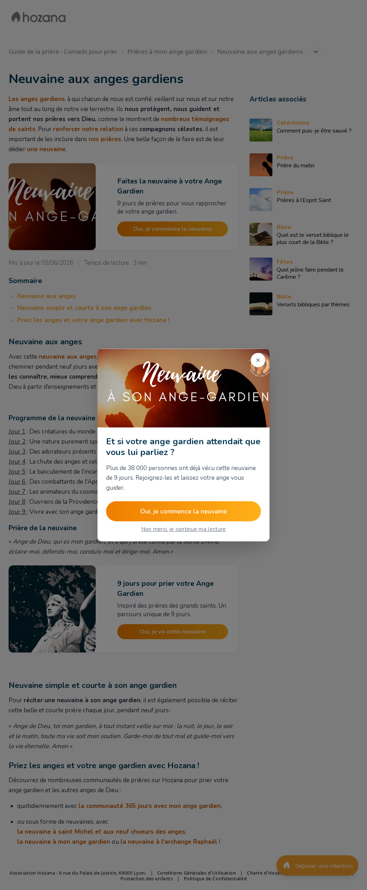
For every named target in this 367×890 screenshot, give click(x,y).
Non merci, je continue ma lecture (183, 529)
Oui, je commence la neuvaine (183, 511)
